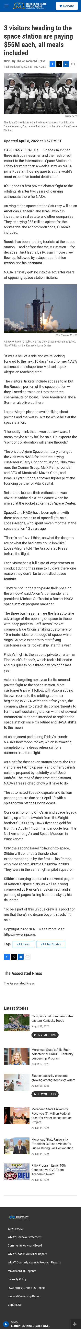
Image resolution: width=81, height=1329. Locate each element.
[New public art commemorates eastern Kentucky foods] (16, 1022)
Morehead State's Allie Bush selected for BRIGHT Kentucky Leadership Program (52, 1054)
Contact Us (14, 1304)
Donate (68, 6)
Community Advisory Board (25, 1245)
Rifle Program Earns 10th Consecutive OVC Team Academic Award (48, 1170)
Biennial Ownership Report (24, 1296)
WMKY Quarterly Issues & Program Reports (34, 1262)
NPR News (23, 944)
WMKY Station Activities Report (27, 1254)
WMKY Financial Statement (24, 1237)
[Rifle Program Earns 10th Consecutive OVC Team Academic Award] (16, 1171)
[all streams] (76, 1324)
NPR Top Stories (51, 944)
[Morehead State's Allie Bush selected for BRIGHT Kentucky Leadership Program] (16, 1056)
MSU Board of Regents (22, 1271)
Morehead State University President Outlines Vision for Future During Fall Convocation (52, 1144)
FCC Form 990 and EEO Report (26, 1287)
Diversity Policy (17, 1279)
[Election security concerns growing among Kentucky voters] (16, 1082)
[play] (6, 1324)
